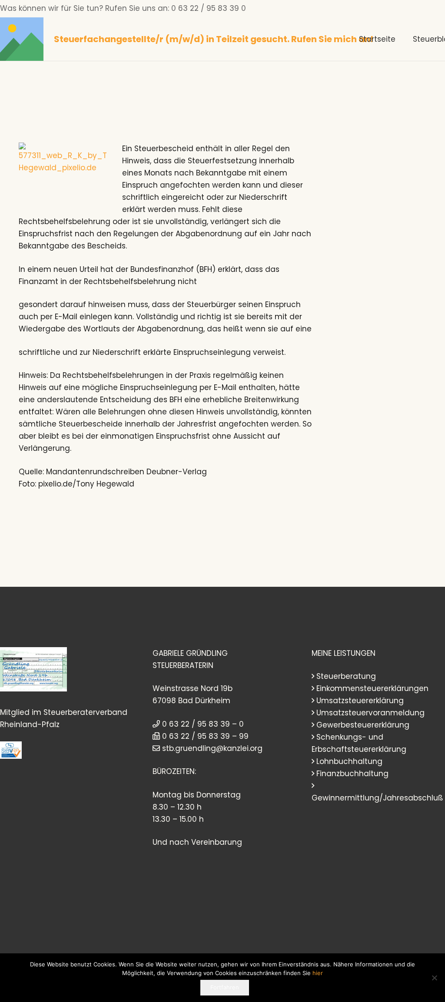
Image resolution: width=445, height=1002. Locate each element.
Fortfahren (224, 987)
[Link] (21, 39)
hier (317, 972)
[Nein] (434, 977)
